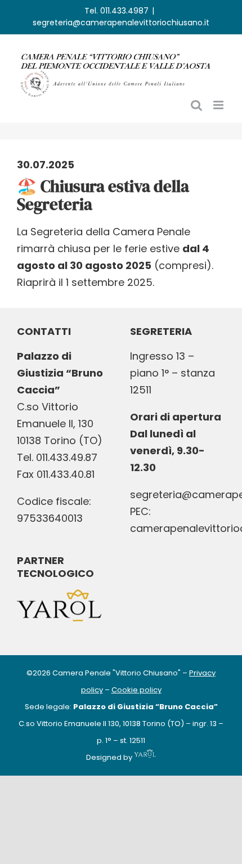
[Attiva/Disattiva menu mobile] (219, 105)
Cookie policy (136, 689)
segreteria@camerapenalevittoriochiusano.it (121, 22)
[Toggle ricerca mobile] (196, 105)
